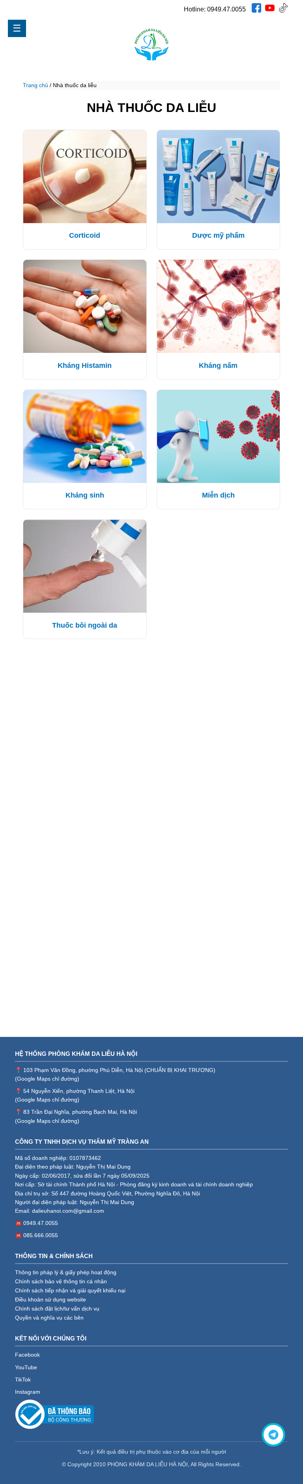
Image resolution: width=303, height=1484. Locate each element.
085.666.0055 (40, 1235)
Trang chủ (35, 85)
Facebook (27, 1355)
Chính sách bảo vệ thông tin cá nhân (61, 1281)
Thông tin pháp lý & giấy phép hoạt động (65, 1272)
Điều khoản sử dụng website (50, 1299)
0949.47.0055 (226, 9)
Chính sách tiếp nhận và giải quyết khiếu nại (70, 1290)
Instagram (27, 1392)
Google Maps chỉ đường (47, 1079)
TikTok (23, 1379)
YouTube (26, 1367)
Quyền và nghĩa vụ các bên (49, 1317)
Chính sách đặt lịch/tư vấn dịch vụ (57, 1308)
